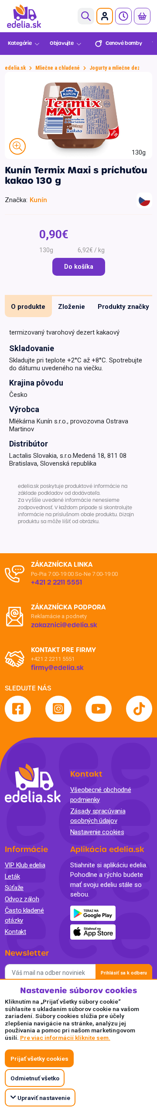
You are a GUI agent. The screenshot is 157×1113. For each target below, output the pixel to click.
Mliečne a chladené (57, 68)
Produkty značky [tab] (123, 307)
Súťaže (14, 888)
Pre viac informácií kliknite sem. (65, 1037)
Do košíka (78, 267)
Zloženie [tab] (71, 307)
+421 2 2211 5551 (53, 659)
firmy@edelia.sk (57, 667)
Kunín (38, 200)
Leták (12, 876)
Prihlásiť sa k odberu (124, 973)
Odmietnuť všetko (34, 1078)
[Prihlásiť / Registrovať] (104, 16)
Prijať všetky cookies (39, 1058)
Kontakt (15, 932)
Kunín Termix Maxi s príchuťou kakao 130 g (76, 175)
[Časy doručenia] (123, 16)
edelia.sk (15, 68)
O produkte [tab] (28, 307)
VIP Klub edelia (25, 865)
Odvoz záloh (22, 899)
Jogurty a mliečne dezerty (119, 68)
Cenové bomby (124, 43)
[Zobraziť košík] (142, 16)
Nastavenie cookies (97, 832)
